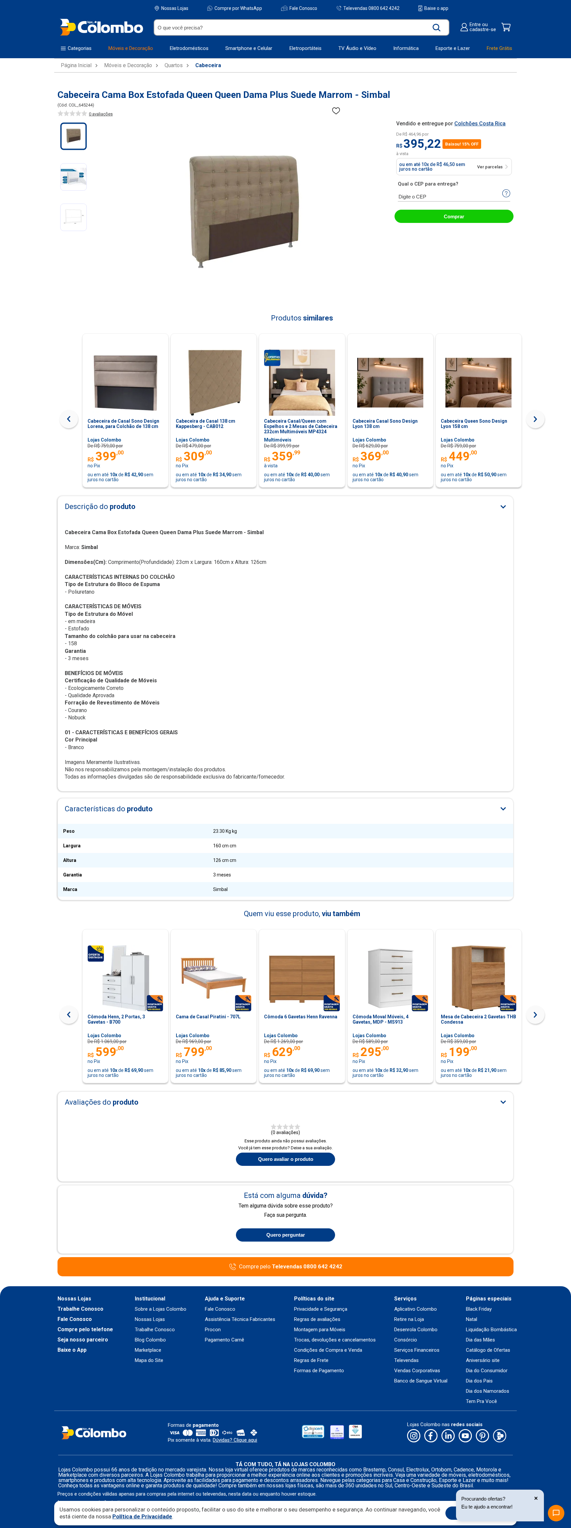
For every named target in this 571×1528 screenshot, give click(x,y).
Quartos (174, 65)
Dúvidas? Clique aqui (235, 1440)
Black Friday (479, 1309)
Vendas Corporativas (417, 1370)
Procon (213, 1329)
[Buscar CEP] (506, 194)
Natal (471, 1319)
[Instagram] (413, 1436)
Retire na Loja (409, 1319)
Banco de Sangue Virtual (420, 1381)
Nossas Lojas (174, 8)
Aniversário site (483, 1360)
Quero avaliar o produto (285, 1159)
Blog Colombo (150, 1339)
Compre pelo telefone (85, 1329)
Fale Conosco (303, 8)
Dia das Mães (480, 1339)
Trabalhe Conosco (80, 1309)
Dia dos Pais (479, 1381)
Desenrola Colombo (416, 1329)
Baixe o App (72, 1350)
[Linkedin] (448, 1436)
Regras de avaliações (317, 1319)
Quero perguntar (285, 1235)
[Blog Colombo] (499, 1436)
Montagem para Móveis (319, 1329)
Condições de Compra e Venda (328, 1350)
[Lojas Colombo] (101, 27)
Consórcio (405, 1339)
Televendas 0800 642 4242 (371, 8)
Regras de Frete (311, 1360)
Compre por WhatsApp (238, 8)
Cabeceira (208, 65)
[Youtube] (465, 1436)
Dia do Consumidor (487, 1370)
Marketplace (148, 1350)
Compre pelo (290, 1266)
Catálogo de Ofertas (488, 1350)
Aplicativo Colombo (415, 1309)
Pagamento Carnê (224, 1339)
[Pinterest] (482, 1436)
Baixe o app (436, 8)
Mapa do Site (149, 1360)
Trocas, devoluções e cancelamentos (335, 1339)
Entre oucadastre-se (483, 27)
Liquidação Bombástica (491, 1329)
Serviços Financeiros (416, 1350)
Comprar (454, 216)
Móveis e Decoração (128, 65)
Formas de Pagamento (319, 1370)
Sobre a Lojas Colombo (160, 1309)
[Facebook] (431, 1436)
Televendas (406, 1360)
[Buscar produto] (436, 27)
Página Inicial (76, 65)
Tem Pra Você (481, 1401)
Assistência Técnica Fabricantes (240, 1319)
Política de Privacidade (142, 1516)
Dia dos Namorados (487, 1391)
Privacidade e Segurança (320, 1309)
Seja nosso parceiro (82, 1339)
